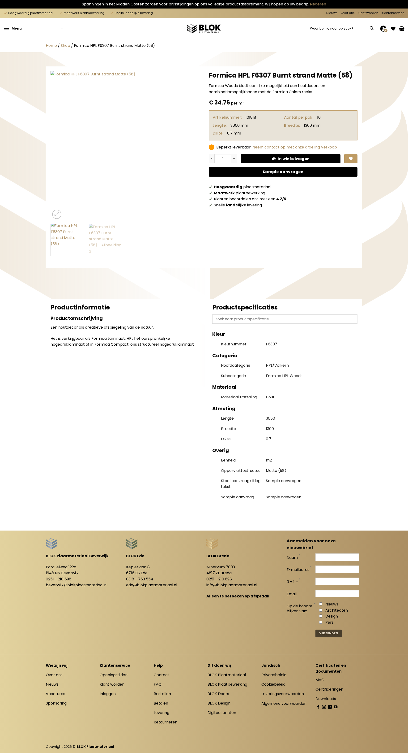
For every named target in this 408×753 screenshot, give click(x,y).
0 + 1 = (292, 581)
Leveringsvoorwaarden (282, 693)
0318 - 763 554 (139, 579)
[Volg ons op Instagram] (324, 707)
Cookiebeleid (273, 684)
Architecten (336, 610)
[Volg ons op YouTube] (335, 707)
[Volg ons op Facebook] (318, 707)
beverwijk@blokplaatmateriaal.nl (76, 585)
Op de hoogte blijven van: (299, 609)
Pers (329, 622)
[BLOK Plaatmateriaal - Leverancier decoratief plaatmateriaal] (204, 28)
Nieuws (331, 13)
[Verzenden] (372, 29)
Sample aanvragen (283, 171)
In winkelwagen (294, 158)
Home (51, 45)
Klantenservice (393, 13)
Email (292, 594)
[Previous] (59, 146)
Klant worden (368, 13)
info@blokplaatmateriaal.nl (231, 585)
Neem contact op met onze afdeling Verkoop (294, 147)
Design (331, 616)
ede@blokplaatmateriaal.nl (151, 585)
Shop (65, 45)
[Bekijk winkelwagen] (401, 28)
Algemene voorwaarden (283, 703)
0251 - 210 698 (58, 579)
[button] (33, 29)
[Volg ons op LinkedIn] (330, 707)
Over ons (348, 13)
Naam (292, 557)
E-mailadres (298, 569)
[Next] (190, 146)
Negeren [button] (318, 4)
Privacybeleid (273, 675)
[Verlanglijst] (393, 28)
